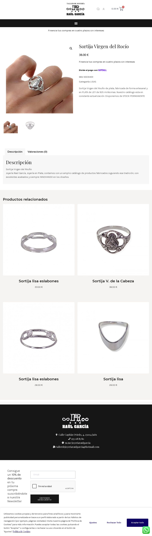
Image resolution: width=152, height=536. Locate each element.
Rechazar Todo (114, 522)
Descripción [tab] (15, 151)
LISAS (93, 81)
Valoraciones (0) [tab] (37, 151)
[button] (76, 23)
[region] (76, 522)
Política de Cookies (21, 531)
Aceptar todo (137, 522)
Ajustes (93, 522)
